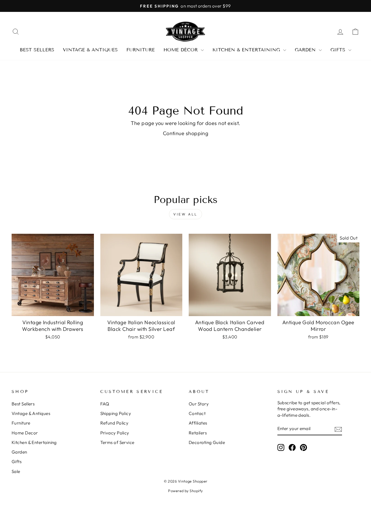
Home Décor (181, 49)
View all (185, 214)
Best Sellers (37, 49)
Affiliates (198, 423)
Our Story (199, 404)
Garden (306, 49)
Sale (16, 471)
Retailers (198, 433)
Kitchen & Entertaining (247, 49)
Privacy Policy (114, 433)
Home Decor (25, 433)
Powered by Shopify (185, 490)
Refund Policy (114, 423)
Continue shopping (185, 133)
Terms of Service (117, 442)
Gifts (338, 49)
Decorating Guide (207, 442)
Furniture (140, 49)
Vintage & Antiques (90, 49)
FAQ (104, 404)
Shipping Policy (115, 413)
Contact (197, 413)
